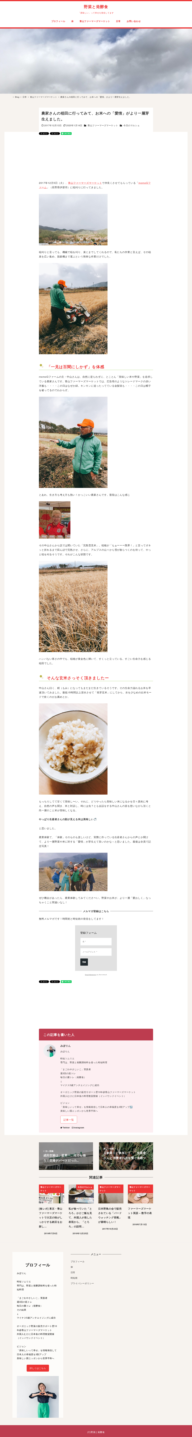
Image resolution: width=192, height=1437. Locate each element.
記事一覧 (68, 1119)
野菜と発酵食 (96, 6)
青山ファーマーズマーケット (103, 125)
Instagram (79, 1127)
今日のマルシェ (131, 125)
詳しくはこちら (38, 1368)
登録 (84, 962)
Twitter (66, 1127)
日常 (73, 1272)
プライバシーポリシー (82, 1283)
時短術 (74, 1277)
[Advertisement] (96, 158)
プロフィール (78, 1261)
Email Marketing (90, 974)
